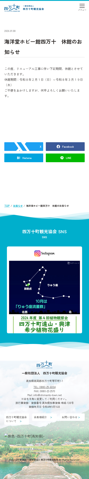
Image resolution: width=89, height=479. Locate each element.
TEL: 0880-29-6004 (44, 387)
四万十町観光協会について (16, 419)
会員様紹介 (43, 417)
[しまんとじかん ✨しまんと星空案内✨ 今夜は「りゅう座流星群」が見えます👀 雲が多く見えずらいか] (44, 287)
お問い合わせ (71, 417)
